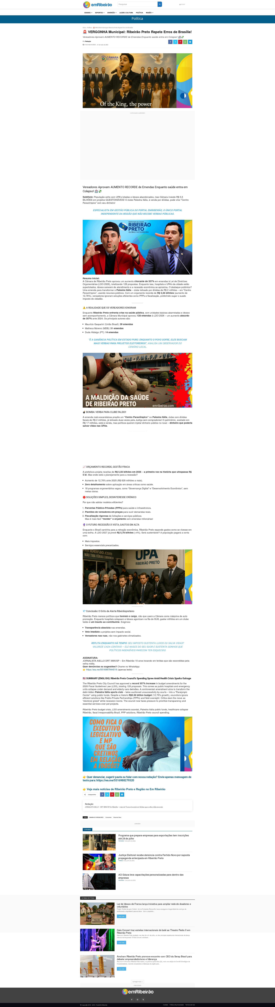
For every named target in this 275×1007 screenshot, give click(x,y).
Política (137, 18)
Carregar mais (136, 982)
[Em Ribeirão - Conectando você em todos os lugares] (97, 4)
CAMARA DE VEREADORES (96, 817)
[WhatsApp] (185, 42)
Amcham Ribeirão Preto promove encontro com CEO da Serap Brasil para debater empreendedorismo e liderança (154, 958)
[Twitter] (175, 42)
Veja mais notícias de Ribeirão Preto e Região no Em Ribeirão (126, 789)
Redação (88, 41)
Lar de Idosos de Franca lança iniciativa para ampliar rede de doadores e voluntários (154, 905)
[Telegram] (190, 42)
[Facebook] (170, 42)
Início (84, 28)
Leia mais (121, 916)
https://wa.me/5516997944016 (101, 669)
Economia (108, 817)
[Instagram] (137, 1000)
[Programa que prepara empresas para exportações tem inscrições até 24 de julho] (99, 842)
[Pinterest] (180, 42)
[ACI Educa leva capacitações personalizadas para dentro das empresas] (99, 881)
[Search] (160, 4)
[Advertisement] (137, 146)
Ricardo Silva (117, 817)
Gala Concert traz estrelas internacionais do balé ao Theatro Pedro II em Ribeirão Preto (153, 931)
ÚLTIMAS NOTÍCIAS (88, 898)
